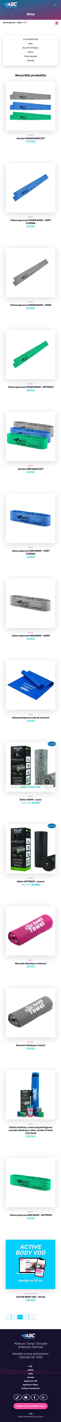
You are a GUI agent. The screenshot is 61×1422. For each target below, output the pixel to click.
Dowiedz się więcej (30, 809)
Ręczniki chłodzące (31, 47)
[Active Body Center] (10, 5)
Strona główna (9, 22)
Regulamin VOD (30, 1381)
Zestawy (30, 60)
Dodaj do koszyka (30, 148)
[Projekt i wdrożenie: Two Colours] (30, 1414)
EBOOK (30, 1370)
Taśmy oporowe (30, 56)
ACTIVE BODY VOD (30, 39)
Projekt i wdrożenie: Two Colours (30, 1416)
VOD (30, 1366)
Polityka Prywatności (30, 1388)
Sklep (19, 22)
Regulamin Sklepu (30, 1384)
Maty (30, 43)
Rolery (30, 52)
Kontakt (30, 1377)
